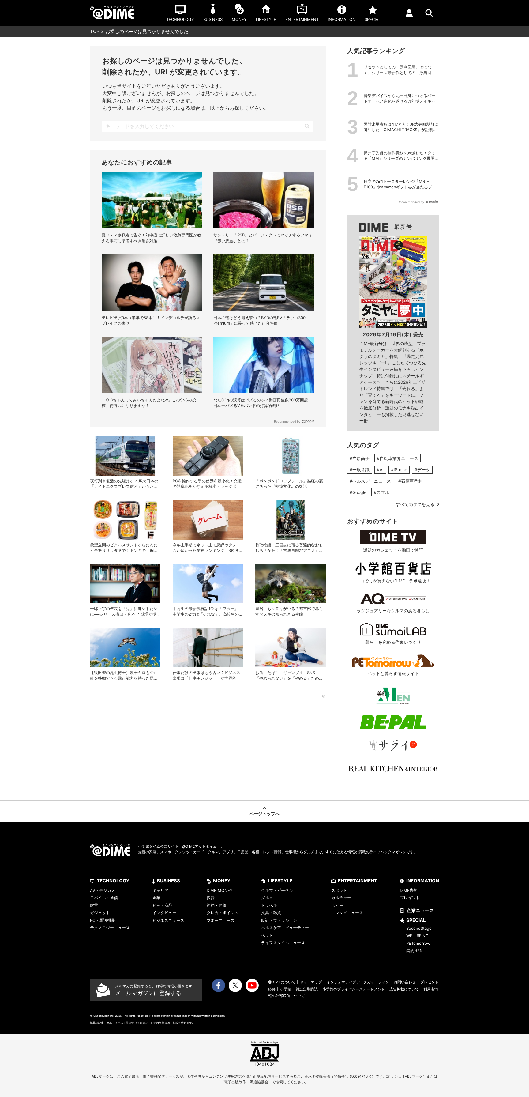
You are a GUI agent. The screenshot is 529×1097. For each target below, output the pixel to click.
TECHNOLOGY (113, 881)
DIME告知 (409, 890)
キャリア (160, 890)
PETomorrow (418, 943)
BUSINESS (168, 881)
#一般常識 (360, 469)
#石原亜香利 (410, 481)
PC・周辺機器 (102, 920)
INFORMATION (422, 881)
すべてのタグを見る (415, 504)
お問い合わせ (405, 982)
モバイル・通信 (104, 897)
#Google (358, 492)
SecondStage (419, 928)
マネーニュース (220, 920)
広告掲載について (404, 989)
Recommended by (287, 421)
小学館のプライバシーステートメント (353, 989)
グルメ (267, 897)
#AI (380, 469)
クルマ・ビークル (277, 890)
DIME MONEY (220, 890)
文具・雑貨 (271, 912)
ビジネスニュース (168, 920)
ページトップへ (264, 813)
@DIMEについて (281, 982)
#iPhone (399, 469)
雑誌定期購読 (307, 989)
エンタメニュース (347, 912)
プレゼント (410, 897)
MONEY (222, 881)
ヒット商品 (162, 905)
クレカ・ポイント (222, 912)
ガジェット (100, 912)
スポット (339, 890)
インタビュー (164, 912)
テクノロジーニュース (110, 927)
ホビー (337, 905)
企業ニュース (420, 910)
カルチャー (341, 897)
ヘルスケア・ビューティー (285, 927)
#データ (422, 469)
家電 (94, 905)
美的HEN (414, 950)
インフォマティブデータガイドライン (358, 982)
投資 (211, 897)
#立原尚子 (360, 458)
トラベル (269, 905)
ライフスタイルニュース (283, 942)
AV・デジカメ (102, 890)
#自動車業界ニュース (397, 458)
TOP (94, 31)
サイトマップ (311, 982)
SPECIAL (416, 920)
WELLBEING (417, 935)
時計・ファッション (279, 920)
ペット (267, 935)
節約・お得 (217, 905)
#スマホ (381, 492)
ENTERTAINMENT (357, 881)
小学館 (285, 989)
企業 (156, 897)
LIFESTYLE (280, 881)
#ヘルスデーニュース (370, 481)
